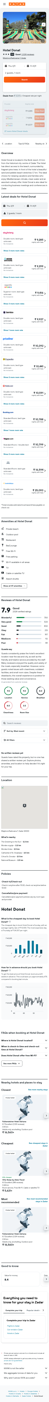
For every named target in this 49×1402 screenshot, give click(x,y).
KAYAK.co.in (12, 1391)
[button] (4, 4)
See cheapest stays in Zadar (38, 1144)
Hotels (22, 1391)
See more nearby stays (38, 1089)
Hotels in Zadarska (30, 1394)
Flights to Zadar (13, 1326)
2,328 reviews (27, 54)
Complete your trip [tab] (13, 1310)
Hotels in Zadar (13, 1333)
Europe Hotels (33, 1391)
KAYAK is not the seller (14, 1368)
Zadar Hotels (26, 1396)
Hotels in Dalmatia (12, 1396)
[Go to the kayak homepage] (17, 4)
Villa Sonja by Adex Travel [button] (13, 1180)
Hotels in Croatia (15, 1394)
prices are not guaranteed (13, 1361)
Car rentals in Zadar (15, 1329)
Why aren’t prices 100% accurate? (19, 1377)
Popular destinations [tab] (36, 1310)
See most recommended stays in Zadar (37, 1200)
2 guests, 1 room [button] (13, 72)
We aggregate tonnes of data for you (21, 1373)
